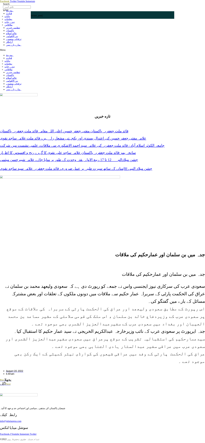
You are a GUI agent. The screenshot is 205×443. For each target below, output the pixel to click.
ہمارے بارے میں (13, 45)
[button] (102, 50)
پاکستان (10, 30)
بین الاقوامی (12, 36)
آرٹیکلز (9, 42)
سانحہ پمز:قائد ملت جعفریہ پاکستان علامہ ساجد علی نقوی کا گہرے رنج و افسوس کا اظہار (68, 153)
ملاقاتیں (8, 25)
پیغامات (8, 19)
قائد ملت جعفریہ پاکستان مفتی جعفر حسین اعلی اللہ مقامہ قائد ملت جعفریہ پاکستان (64, 131)
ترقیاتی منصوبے (13, 39)
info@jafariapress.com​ (10, 421)
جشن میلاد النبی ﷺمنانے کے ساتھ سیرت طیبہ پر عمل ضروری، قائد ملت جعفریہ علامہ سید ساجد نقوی (76, 169)
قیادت (9, 13)
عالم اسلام (11, 33)
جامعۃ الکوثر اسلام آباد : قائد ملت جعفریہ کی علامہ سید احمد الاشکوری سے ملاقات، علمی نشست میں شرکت (82, 145)
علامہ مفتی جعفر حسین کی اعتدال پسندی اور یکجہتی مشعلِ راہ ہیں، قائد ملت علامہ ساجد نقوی (73, 138)
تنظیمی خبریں (13, 27)
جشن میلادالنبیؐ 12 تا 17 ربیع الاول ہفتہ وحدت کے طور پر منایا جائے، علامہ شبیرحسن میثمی (69, 160)
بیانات (7, 16)
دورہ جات (10, 22)
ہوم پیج (10, 10)
